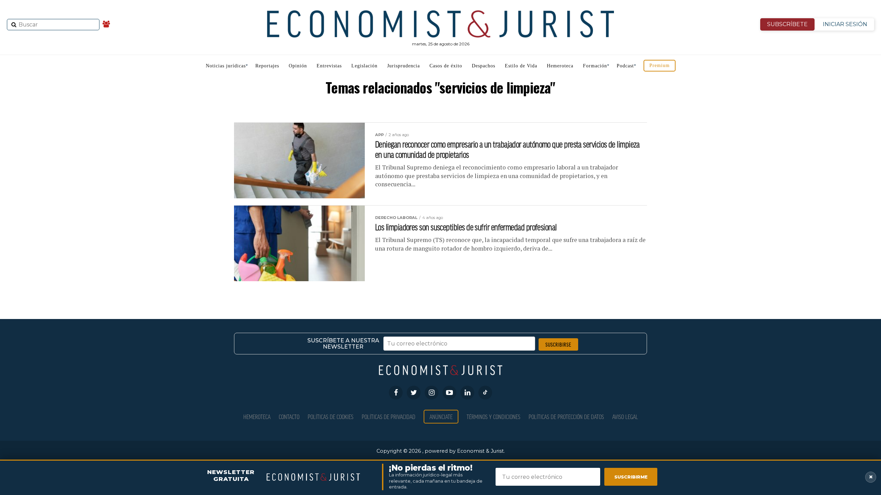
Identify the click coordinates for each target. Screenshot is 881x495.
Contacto (289, 416)
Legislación (364, 65)
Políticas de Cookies (330, 416)
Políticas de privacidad (388, 416)
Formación (595, 65)
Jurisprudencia (403, 65)
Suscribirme (631, 477)
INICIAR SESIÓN (845, 24)
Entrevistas (329, 65)
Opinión (298, 65)
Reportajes (267, 65)
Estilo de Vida (521, 65)
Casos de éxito (445, 65)
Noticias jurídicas (226, 65)
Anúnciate (441, 416)
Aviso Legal (625, 416)
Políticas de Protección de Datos (566, 416)
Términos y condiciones (493, 416)
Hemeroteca (560, 65)
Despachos (483, 65)
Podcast (625, 65)
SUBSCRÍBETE (787, 24)
